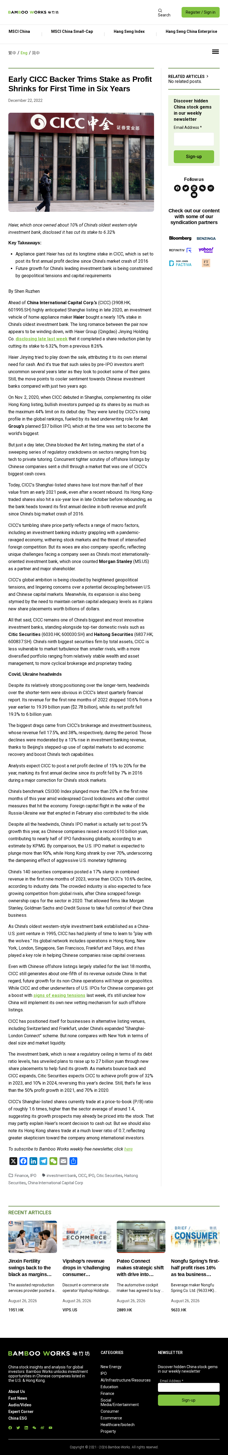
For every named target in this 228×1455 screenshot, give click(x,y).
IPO (33, 1175)
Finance (21, 1175)
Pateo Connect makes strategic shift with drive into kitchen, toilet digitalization (140, 1268)
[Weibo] (210, 188)
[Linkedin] (194, 188)
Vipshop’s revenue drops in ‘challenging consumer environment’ (86, 1268)
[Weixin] (202, 188)
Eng (24, 53)
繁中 (12, 53)
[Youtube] (194, 194)
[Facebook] (177, 188)
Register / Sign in (200, 12)
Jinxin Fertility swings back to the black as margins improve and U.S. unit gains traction (32, 1268)
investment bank (61, 1175)
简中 (36, 53)
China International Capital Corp (55, 1183)
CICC (82, 1175)
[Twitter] (185, 188)
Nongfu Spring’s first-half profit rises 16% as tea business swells (195, 1268)
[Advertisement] (108, 12)
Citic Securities (109, 1175)
